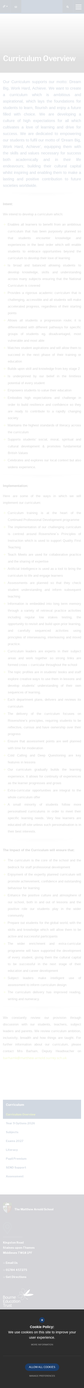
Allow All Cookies (42, 1367)
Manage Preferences (42, 1376)
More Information (42, 1344)
